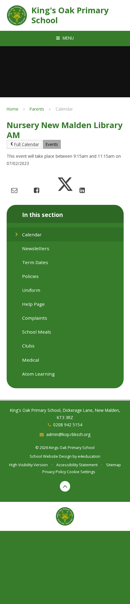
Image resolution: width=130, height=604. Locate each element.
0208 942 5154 (67, 425)
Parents (37, 109)
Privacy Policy (54, 471)
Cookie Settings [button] (81, 471)
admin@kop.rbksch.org (68, 434)
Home (12, 109)
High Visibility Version (28, 464)
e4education (89, 456)
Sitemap (113, 464)
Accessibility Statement (77, 464)
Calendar (64, 109)
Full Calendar (26, 144)
